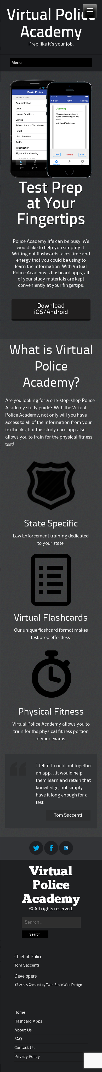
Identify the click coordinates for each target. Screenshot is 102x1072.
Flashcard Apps (28, 1021)
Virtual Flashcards (51, 618)
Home (19, 1012)
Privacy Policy (27, 1057)
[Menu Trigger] (90, 11)
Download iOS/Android (51, 309)
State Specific (51, 524)
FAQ (18, 1039)
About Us (23, 1030)
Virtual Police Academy (51, 885)
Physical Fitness (51, 712)
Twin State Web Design (64, 984)
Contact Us (24, 1048)
